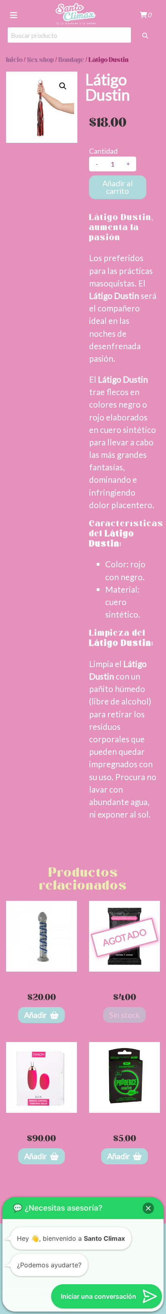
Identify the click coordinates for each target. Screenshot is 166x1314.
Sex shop (40, 60)
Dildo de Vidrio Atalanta (41, 978)
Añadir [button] (35, 1014)
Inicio (14, 60)
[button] (63, 86)
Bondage (71, 60)
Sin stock (124, 1014)
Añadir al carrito (117, 187)
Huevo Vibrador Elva (41, 1119)
